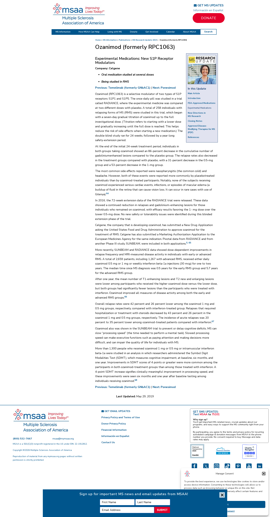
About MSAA (189, 31)
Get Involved (151, 31)
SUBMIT (162, 510)
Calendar (170, 31)
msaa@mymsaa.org (63, 438)
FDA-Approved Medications (201, 103)
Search (208, 31)
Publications (124, 40)
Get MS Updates (210, 5)
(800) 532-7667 (22, 438)
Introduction (194, 98)
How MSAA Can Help (89, 31)
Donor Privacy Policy (113, 423)
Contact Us (108, 442)
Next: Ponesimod (164, 88)
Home (98, 40)
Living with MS (115, 31)
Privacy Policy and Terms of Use (120, 417)
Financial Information (114, 430)
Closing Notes (195, 121)
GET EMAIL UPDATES (117, 411)
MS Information (63, 31)
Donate (208, 18)
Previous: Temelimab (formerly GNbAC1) (122, 88)
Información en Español (208, 10)
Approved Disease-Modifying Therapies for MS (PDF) (201, 129)
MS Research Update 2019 (144, 40)
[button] (263, 473)
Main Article (194, 93)
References (193, 137)
